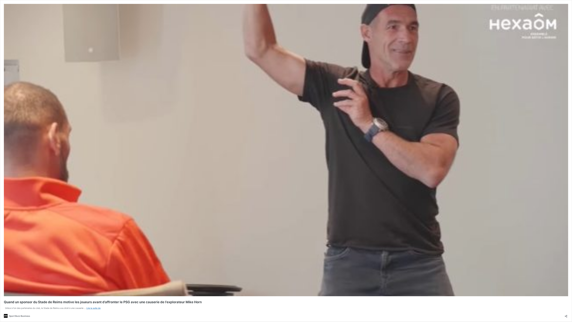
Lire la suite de (93, 308)
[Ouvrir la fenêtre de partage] (566, 315)
